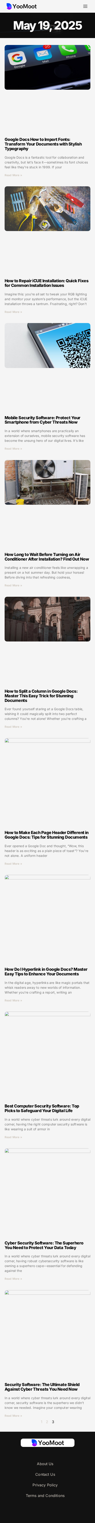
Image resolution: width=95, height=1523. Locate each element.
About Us (45, 1463)
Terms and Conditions (45, 1495)
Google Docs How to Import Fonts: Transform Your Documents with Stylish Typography (43, 144)
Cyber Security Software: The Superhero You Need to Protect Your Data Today (44, 1245)
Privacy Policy (45, 1485)
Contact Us (45, 1474)
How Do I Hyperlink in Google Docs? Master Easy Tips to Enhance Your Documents (46, 971)
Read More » (13, 175)
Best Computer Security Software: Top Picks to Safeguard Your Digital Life (42, 1108)
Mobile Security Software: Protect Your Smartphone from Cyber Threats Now (42, 420)
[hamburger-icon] (85, 6)
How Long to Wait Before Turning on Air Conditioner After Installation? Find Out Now (47, 556)
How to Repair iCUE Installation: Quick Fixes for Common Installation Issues (46, 283)
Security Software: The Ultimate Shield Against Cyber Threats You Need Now (42, 1387)
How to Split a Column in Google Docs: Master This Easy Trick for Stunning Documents (41, 696)
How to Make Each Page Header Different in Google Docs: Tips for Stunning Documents (47, 835)
